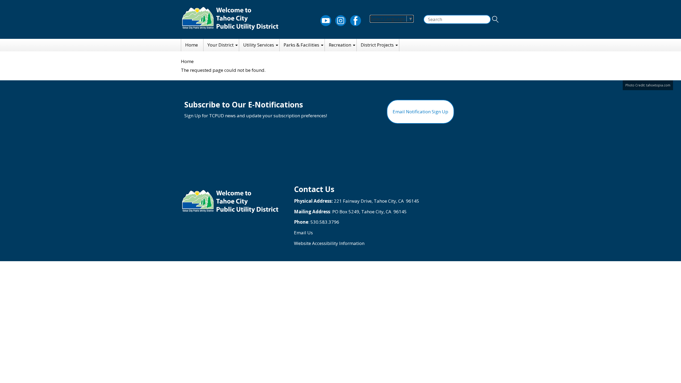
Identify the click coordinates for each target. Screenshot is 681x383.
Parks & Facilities (301, 45)
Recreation (340, 45)
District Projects (377, 45)
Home (191, 45)
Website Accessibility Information (329, 243)
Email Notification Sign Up (420, 112)
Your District (220, 45)
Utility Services (258, 45)
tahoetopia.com (658, 85)
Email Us (303, 233)
